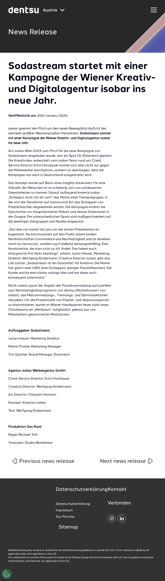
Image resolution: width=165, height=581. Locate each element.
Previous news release (46, 461)
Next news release (123, 461)
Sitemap (68, 527)
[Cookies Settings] (7, 574)
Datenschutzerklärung (73, 504)
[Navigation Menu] (154, 10)
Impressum (64, 510)
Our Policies (65, 516)
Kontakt (117, 489)
